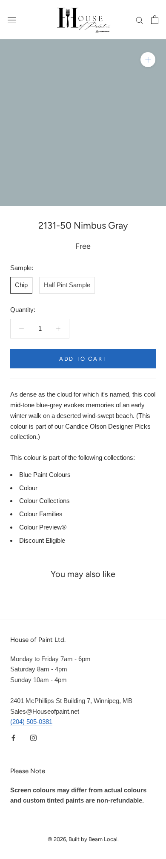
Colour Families (41, 514)
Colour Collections (44, 500)
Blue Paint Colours (45, 474)
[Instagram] (33, 737)
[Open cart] (154, 19)
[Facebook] (13, 737)
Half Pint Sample (67, 284)
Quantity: (22, 309)
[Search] (139, 20)
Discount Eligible (42, 540)
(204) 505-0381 (31, 721)
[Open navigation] (12, 19)
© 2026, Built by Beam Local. (83, 839)
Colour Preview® (42, 527)
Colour (28, 487)
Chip (21, 284)
